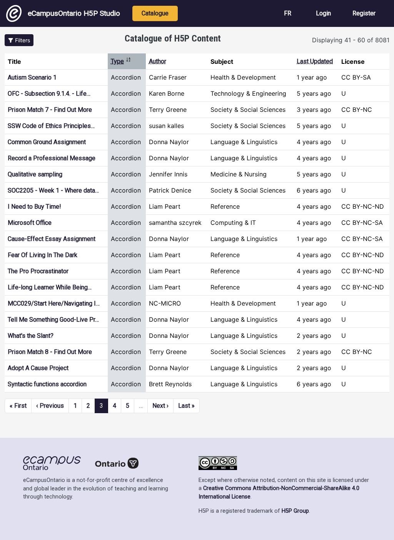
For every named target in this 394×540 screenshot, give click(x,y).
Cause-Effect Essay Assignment (51, 239)
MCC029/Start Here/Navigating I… (54, 303)
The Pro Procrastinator (38, 271)
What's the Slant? (30, 335)
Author (157, 61)
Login (323, 13)
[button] (19, 40)
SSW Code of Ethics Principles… (51, 126)
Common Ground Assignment (47, 142)
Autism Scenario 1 (32, 77)
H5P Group (295, 511)
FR (287, 13)
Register (364, 13)
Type (121, 61)
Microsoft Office (30, 222)
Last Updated (315, 61)
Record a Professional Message (51, 158)
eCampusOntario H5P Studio (74, 13)
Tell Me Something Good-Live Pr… (53, 319)
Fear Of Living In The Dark (42, 255)
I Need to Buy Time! (34, 206)
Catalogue (155, 13)
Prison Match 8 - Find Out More (50, 352)
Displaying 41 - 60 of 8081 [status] (350, 40)
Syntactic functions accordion (47, 384)
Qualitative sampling (35, 174)
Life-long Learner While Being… (50, 287)
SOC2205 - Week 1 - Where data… (53, 190)
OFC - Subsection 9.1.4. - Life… (49, 93)
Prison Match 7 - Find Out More (50, 109)
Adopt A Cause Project (38, 368)
